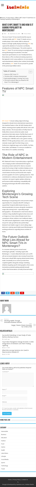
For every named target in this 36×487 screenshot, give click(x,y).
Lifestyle (3, 456)
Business (3, 434)
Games (3, 447)
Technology (4, 465)
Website (4, 402)
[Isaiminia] (18, 7)
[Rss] (18, 482)
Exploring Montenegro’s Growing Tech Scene (16, 78)
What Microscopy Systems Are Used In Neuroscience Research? (15, 351)
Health (3, 450)
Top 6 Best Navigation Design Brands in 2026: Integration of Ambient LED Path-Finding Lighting (18, 343)
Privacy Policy (16, 479)
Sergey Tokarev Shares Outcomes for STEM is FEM (21, 325)
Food (2, 444)
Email (4, 395)
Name (4, 389)
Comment (5, 371)
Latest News (4, 453)
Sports (3, 462)
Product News (10, 17)
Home (3, 17)
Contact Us (25, 479)
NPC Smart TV (6, 121)
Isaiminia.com (20, 484)
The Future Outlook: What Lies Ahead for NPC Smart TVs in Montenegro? (16, 81)
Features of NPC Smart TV (11, 74)
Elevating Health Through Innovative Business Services (13, 321)
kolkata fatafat (29, 484)
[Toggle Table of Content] (29, 71)
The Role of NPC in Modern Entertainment (15, 76)
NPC (15, 39)
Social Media (4, 459)
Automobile (4, 431)
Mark (5, 33)
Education (4, 437)
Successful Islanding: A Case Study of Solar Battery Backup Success (16, 336)
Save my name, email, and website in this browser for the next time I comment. (17, 408)
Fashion (3, 440)
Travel (3, 469)
